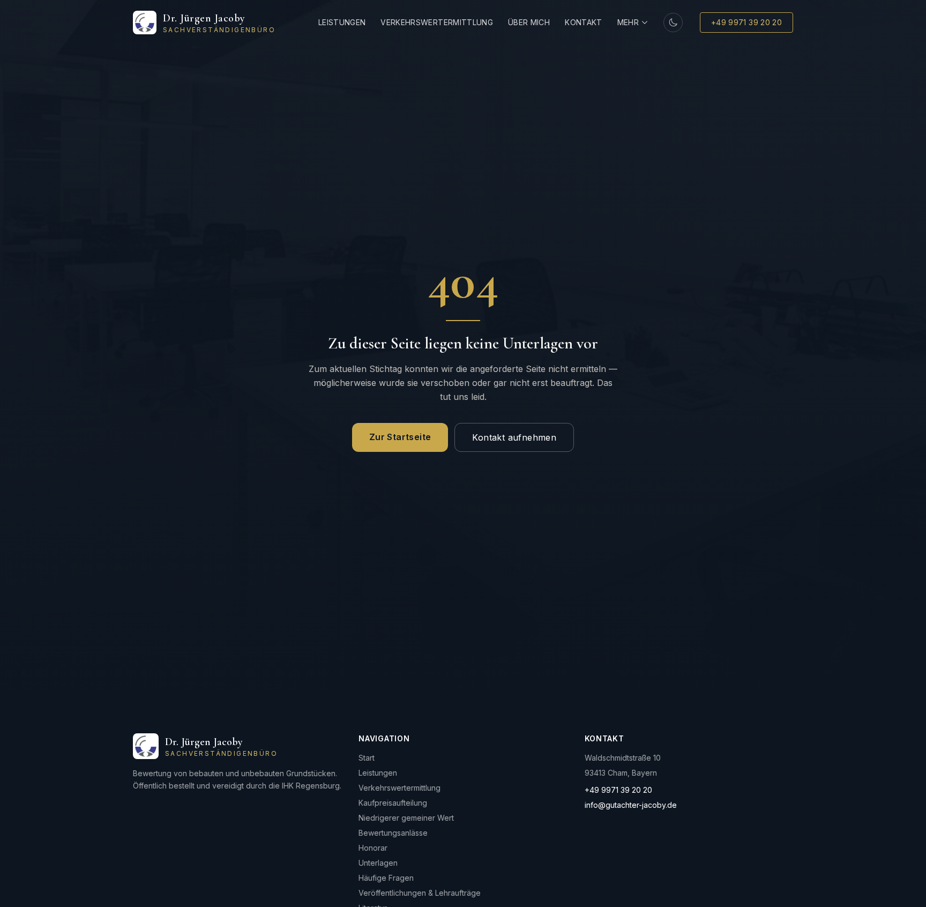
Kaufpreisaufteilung (393, 802)
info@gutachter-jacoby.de (631, 804)
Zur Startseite (400, 437)
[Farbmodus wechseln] (673, 22)
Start (367, 757)
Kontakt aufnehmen (514, 437)
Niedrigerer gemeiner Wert (406, 817)
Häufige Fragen (386, 877)
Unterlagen (378, 862)
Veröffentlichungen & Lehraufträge (420, 892)
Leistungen (342, 22)
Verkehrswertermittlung (436, 22)
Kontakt (583, 22)
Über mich (529, 22)
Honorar (373, 847)
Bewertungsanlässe (393, 832)
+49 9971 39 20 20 (746, 22)
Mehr (628, 22)
